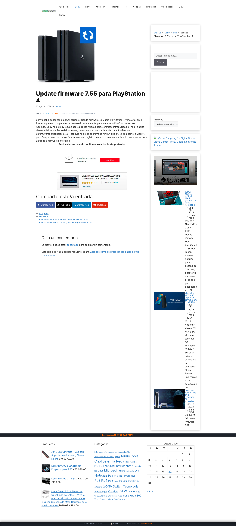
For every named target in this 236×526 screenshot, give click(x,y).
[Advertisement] (175, 92)
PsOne (116, 481)
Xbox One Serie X (116, 499)
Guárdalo (102, 204)
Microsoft (100, 6)
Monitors (129, 471)
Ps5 (110, 480)
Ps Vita (123, 480)
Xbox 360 (135, 495)
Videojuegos (167, 6)
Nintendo (115, 6)
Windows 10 (98, 496)
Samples (132, 481)
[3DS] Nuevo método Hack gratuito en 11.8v (190, 197)
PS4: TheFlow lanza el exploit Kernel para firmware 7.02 (64, 219)
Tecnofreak (146, 524)
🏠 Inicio (114, 524)
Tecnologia (131, 486)
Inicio (157, 33)
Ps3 (97, 480)
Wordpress (112, 496)
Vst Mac (113, 491)
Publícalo (65, 204)
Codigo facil (128, 462)
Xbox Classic (100, 499)
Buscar (160, 62)
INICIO (38, 114)
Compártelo (47, 204)
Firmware (43, 216)
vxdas (191, 205)
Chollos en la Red (108, 461)
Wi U (105, 496)
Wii (139, 492)
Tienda (62, 15)
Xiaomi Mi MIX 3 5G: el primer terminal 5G (191, 296)
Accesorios (103, 452)
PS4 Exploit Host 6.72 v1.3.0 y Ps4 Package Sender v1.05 (65, 222)
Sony (77, 6)
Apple (117, 457)
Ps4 (56, 114)
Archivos (158, 119)
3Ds (96, 452)
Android (110, 456)
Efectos (98, 466)
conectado (73, 244)
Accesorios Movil (124, 452)
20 (170, 471)
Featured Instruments (117, 466)
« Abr (150, 491)
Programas (129, 475)
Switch (118, 486)
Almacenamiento (100, 457)
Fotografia (151, 6)
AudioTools (64, 6)
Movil (88, 6)
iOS (95, 471)
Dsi (135, 462)
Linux (181, 6)
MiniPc (122, 471)
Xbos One (123, 495)
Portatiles (117, 476)
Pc (126, 6)
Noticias (137, 6)
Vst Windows (128, 491)
